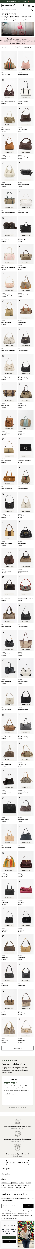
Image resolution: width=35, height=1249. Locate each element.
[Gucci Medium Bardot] (26, 502)
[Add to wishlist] (3, 53)
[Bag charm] (26, 889)
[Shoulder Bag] (9, 861)
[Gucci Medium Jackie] (26, 281)
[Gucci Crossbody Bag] (26, 171)
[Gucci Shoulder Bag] (26, 61)
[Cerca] (32, 10)
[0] (22, 6)
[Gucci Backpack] (9, 420)
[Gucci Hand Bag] (9, 61)
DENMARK (15, 1183)
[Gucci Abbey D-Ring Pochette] (9, 281)
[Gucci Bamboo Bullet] (9, 475)
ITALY (3, 1185)
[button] (9, 1107)
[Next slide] (28, 1107)
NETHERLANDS (17, 1185)
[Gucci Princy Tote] (9, 116)
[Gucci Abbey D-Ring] (26, 199)
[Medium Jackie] (26, 916)
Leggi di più (25, 20)
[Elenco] (20, 47)
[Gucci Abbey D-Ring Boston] (9, 199)
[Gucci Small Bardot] (26, 696)
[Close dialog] (33, 1222)
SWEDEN (21, 1183)
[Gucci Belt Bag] (9, 226)
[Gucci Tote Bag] (26, 640)
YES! (9, 1237)
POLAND (22, 1188)
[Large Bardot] (9, 1027)
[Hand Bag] (26, 861)
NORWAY (28, 1183)
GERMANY (9, 1185)
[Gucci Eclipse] (26, 834)
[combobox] (17, 10)
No (9, 1241)
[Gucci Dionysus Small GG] (26, 447)
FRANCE (3, 1188)
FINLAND (25, 1185)
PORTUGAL (11, 1188)
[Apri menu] (33, 6)
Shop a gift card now (17, 43)
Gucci (3, 72)
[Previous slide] (7, 1107)
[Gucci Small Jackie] (9, 447)
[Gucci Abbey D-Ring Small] (9, 88)
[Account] (25, 6)
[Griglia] (16, 47)
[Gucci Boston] (26, 420)
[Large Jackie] (9, 916)
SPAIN (17, 1188)
